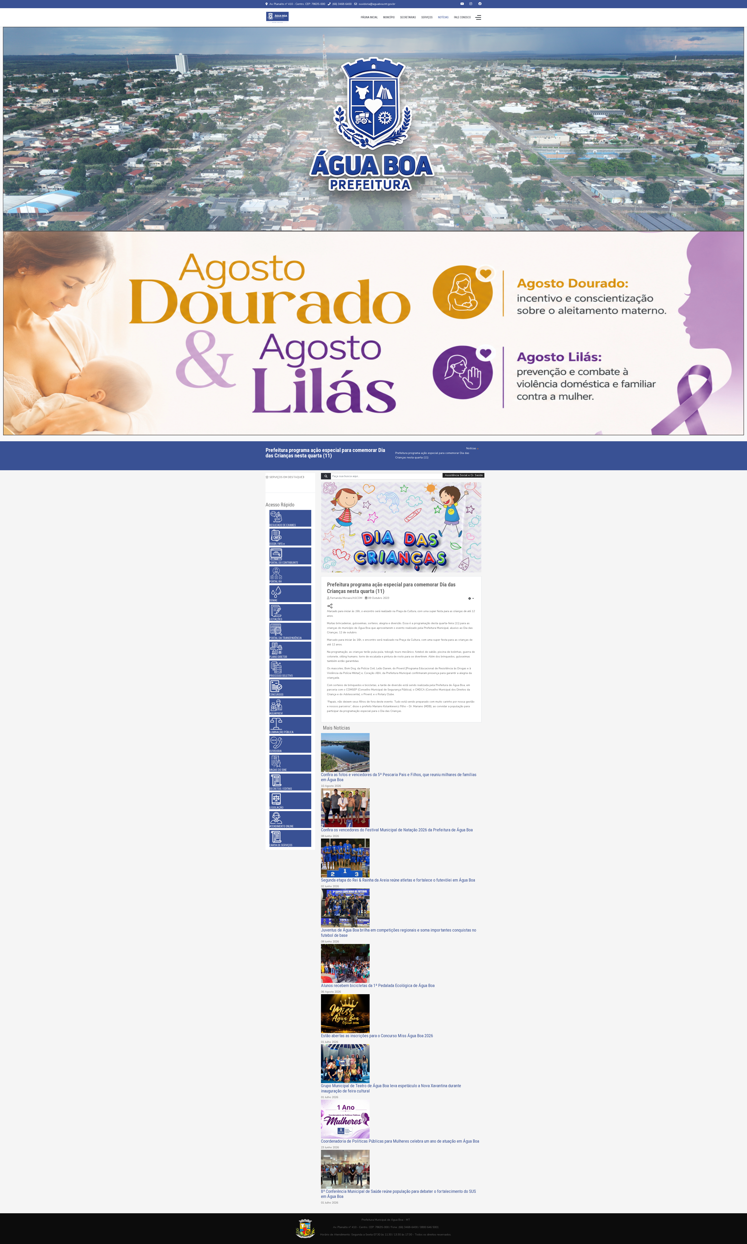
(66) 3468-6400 (342, 4)
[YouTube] (462, 4)
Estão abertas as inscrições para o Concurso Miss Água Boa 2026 (377, 1035)
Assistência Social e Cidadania (464, 475)
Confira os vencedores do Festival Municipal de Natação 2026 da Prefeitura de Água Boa (397, 829)
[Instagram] (470, 4)
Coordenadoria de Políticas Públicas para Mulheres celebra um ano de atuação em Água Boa (400, 1141)
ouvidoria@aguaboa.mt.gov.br (377, 4)
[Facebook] (479, 4)
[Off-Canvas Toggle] (478, 17)
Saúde (479, 475)
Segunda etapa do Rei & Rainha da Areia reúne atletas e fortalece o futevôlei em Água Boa (398, 880)
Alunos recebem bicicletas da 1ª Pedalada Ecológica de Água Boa (378, 985)
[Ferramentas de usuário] (471, 599)
